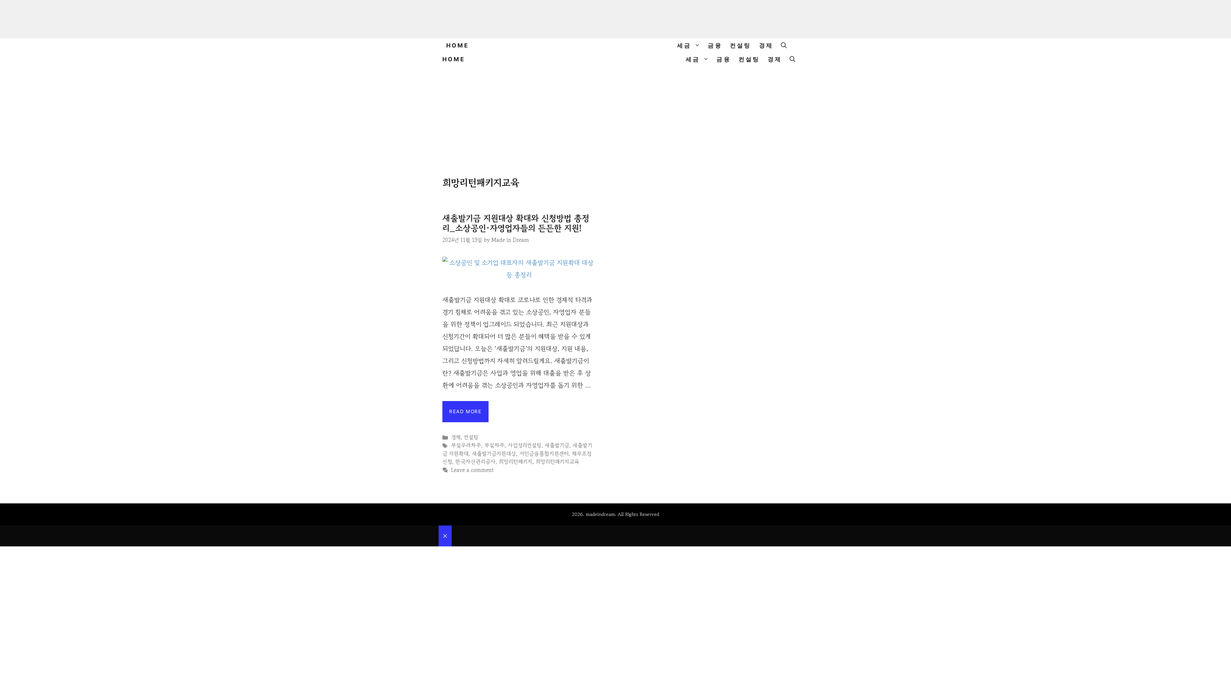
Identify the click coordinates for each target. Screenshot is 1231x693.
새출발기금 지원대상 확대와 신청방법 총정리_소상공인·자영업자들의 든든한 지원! (515, 223)
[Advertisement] (615, 114)
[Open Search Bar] (784, 45)
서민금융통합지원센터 (544, 453)
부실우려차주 (466, 445)
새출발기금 (557, 445)
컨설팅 (740, 45)
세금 (684, 45)
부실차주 (494, 445)
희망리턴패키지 (515, 462)
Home (457, 45)
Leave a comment (472, 470)
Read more (465, 411)
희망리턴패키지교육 (557, 462)
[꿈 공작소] (615, 45)
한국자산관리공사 (475, 462)
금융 (715, 45)
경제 (766, 45)
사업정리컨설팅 (524, 445)
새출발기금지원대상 (494, 453)
